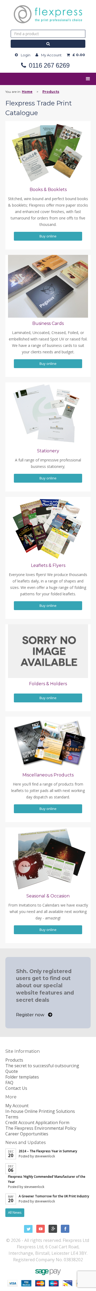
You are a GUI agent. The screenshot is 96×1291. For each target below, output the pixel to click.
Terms (11, 1117)
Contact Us (16, 1088)
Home (27, 92)
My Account (51, 55)
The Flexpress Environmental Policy (40, 1128)
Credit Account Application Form (37, 1122)
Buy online (48, 236)
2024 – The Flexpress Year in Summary (48, 1151)
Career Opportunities (26, 1134)
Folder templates (22, 1077)
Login (25, 55)
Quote (11, 1071)
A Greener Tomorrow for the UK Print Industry (54, 1196)
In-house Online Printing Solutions (40, 1111)
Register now (30, 1014)
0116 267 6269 (49, 65)
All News (15, 1212)
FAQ (9, 1082)
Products (50, 92)
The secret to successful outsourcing (42, 1066)
